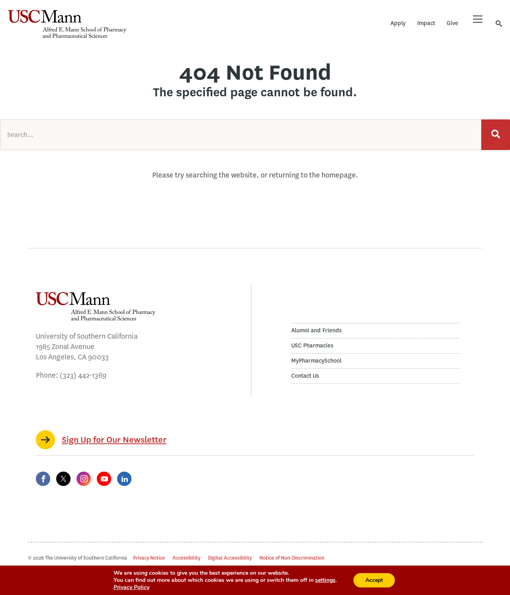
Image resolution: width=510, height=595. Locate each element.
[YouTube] (104, 479)
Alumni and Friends (316, 330)
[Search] (495, 134)
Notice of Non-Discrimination (291, 557)
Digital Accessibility (230, 557)
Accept (374, 580)
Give (452, 23)
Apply (398, 23)
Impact (426, 23)
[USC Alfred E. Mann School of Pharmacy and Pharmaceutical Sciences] (67, 24)
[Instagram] (83, 479)
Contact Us (305, 376)
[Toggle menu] (478, 19)
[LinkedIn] (124, 479)
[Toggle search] (499, 23)
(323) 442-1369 (83, 375)
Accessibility (186, 557)
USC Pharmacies (312, 345)
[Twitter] (63, 479)
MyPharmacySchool (316, 361)
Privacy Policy (131, 587)
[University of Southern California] (185, 30)
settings (325, 580)
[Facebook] (43, 479)
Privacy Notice (149, 557)
